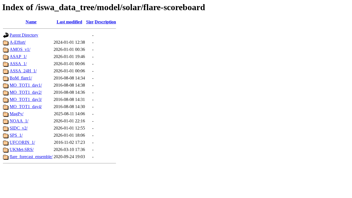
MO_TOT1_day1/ (26, 85)
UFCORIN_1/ (22, 142)
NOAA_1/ (19, 121)
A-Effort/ (18, 42)
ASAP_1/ (18, 56)
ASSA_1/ (18, 63)
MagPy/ (16, 113)
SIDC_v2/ (19, 128)
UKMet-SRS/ (22, 149)
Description (105, 22)
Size (90, 22)
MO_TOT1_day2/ (26, 92)
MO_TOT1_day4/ (26, 106)
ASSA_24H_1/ (23, 70)
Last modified (69, 22)
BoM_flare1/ (21, 78)
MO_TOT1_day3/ (26, 99)
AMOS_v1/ (20, 49)
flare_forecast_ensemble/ (31, 156)
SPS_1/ (16, 135)
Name (31, 22)
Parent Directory (24, 35)
